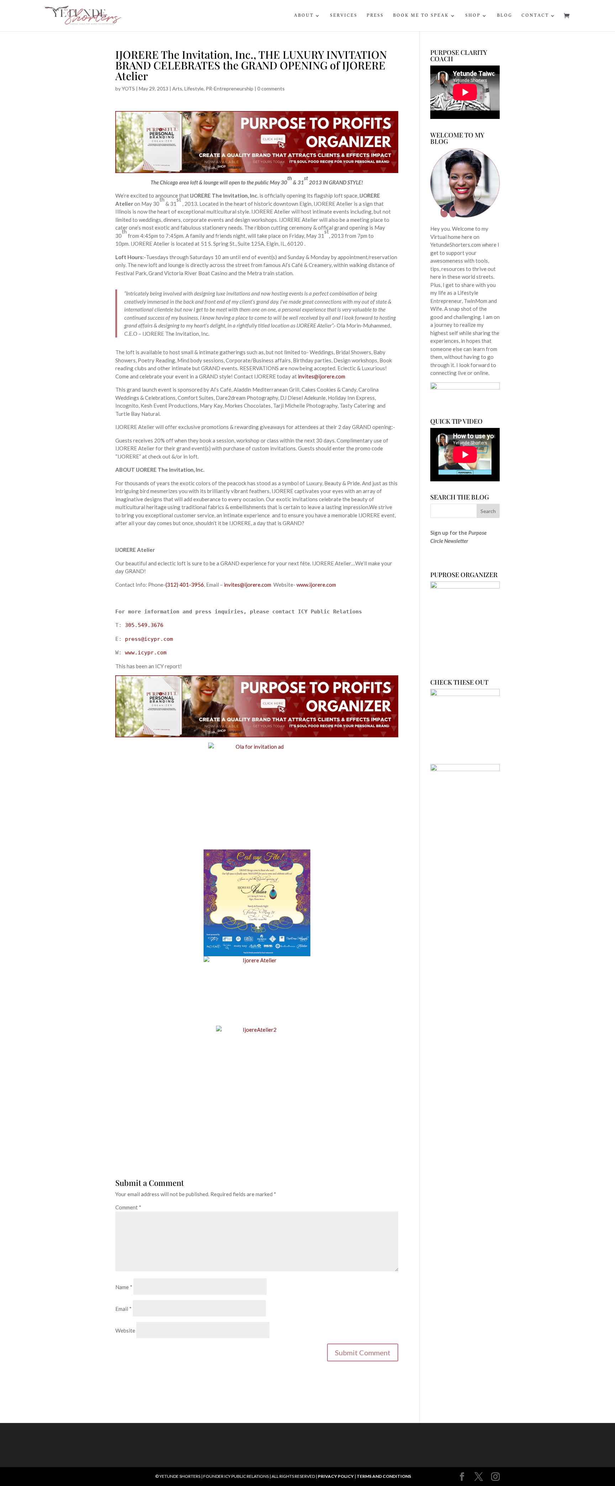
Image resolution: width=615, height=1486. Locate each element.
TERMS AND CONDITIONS (384, 1476)
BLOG (504, 16)
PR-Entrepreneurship (229, 88)
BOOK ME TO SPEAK (421, 16)
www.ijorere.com (316, 584)
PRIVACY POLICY (336, 1476)
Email (123, 1309)
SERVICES (343, 16)
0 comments (271, 88)
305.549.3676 (144, 625)
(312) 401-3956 (184, 584)
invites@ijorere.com (321, 376)
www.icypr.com (146, 652)
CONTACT (535, 16)
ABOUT (304, 16)
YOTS (128, 88)
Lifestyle (194, 88)
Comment (128, 1207)
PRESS (375, 16)
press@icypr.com (149, 639)
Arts (177, 88)
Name (123, 1287)
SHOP (472, 16)
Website (125, 1330)
